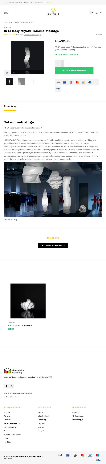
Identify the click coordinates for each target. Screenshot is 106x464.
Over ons (41, 427)
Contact (7, 412)
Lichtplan (41, 423)
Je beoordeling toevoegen (52, 246)
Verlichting (42, 420)
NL (48, 2)
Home (6, 22)
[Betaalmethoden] (58, 82)
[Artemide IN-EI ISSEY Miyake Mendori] (28, 301)
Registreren (76, 412)
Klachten (7, 442)
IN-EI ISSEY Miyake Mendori (20, 325)
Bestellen (7, 420)
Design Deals (42, 431)
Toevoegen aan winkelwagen (74, 70)
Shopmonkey (8, 459)
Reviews (7, 416)
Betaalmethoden (10, 427)
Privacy (6, 438)
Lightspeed (32, 456)
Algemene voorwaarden (12, 434)
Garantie (7, 431)
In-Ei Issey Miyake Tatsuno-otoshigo (22, 22)
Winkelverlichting (44, 416)
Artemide (7, 27)
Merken (40, 412)
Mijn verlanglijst (77, 420)
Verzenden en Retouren (12, 423)
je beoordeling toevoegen (32, 35)
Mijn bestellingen (78, 416)
